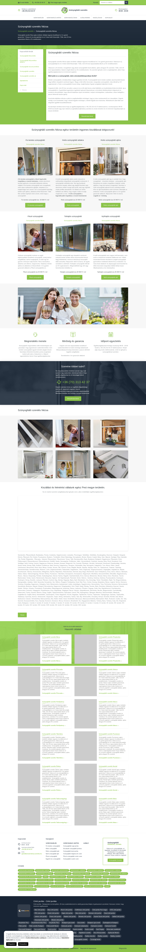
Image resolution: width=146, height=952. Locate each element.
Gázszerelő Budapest (25, 929)
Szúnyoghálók (39, 17)
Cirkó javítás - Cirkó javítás (45, 901)
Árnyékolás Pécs (24, 922)
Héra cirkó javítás (80, 913)
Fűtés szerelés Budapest (36, 926)
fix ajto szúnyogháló (42, 886)
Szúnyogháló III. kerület (95, 870)
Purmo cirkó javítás (55, 916)
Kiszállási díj (97, 17)
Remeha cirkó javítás (85, 916)
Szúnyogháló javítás (54, 17)
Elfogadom (11, 944)
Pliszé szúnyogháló (35, 277)
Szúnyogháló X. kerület (62, 879)
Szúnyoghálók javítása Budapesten (30, 876)
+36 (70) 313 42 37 (39, 2)
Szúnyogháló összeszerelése (29, 66)
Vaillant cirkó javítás (118, 916)
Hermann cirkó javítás (95, 913)
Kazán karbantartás (64, 929)
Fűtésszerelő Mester (52, 926)
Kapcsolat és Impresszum (88, 948)
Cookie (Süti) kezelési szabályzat (36, 938)
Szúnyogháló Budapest (26, 870)
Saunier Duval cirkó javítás (101, 916)
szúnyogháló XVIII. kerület (98, 883)
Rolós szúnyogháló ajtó (110, 205)
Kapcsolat (108, 17)
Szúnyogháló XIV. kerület (117, 879)
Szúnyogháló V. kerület (113, 870)
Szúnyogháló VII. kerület (111, 876)
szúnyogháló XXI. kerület (117, 883)
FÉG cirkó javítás (40, 913)
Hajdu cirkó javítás (67, 913)
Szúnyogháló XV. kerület (63, 873)
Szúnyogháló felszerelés (28, 56)
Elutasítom (23, 944)
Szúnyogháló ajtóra (61, 883)
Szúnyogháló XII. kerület (44, 873)
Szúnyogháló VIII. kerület (27, 879)
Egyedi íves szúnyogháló (53, 859)
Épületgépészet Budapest (110, 922)
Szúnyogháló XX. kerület (45, 883)
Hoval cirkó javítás (109, 913)
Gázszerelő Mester (39, 929)
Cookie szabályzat (63, 948)
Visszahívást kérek (87, 116)
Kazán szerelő (89, 929)
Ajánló (86, 843)
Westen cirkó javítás (57, 920)
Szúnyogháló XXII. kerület (119, 873)
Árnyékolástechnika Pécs (39, 922)
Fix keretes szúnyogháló (35, 205)
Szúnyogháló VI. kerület (26, 873)
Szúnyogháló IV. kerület (75, 876)
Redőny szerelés (103, 936)
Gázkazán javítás (66, 926)
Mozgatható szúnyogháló (60, 870)
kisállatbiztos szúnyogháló (93, 886)
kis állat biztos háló (57, 886)
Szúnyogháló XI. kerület (80, 879)
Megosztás (123, 948)
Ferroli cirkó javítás (53, 913)
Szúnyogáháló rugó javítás (71, 846)
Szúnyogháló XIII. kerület (99, 879)
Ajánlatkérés (85, 17)
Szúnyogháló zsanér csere (71, 859)
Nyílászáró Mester (113, 932)
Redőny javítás (78, 936)
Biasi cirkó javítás (53, 910)
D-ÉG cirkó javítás (115, 910)
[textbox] (73, 261)
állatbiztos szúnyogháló (74, 886)
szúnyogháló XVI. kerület (79, 883)
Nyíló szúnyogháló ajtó (111, 277)
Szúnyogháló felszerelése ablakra (28, 61)
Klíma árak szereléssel (113, 929)
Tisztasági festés (95, 939)
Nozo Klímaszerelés (99, 932)
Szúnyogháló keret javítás (70, 851)
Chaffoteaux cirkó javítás (82, 910)
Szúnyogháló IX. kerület (45, 879)
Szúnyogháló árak (70, 17)
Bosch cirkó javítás (66, 910)
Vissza (24, 90)
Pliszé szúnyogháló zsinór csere (72, 856)
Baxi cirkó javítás (40, 910)
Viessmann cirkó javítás (42, 920)
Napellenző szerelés (85, 932)
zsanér (107, 886)
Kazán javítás (52, 929)
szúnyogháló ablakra (25, 886)
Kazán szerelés (77, 929)
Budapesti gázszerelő (68, 922)
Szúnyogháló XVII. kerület (81, 873)
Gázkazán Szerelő (110, 926)
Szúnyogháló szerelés (27, 71)
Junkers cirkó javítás (41, 916)
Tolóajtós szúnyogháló (73, 277)
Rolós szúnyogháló (73, 205)
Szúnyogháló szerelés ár (28, 76)
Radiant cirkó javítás (70, 916)
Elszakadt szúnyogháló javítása (72, 848)
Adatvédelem (74, 948)
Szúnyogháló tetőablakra (27, 889)
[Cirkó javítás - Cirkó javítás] (24, 910)
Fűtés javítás (22, 926)
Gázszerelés (81, 922)
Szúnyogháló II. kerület (57, 876)
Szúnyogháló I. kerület (78, 870)
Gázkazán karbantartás (81, 926)
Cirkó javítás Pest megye (99, 910)
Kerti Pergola (100, 929)
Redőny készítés (90, 936)
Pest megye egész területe (59, 2)
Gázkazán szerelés (96, 926)
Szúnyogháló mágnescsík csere (72, 853)
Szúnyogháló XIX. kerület (100, 873)
